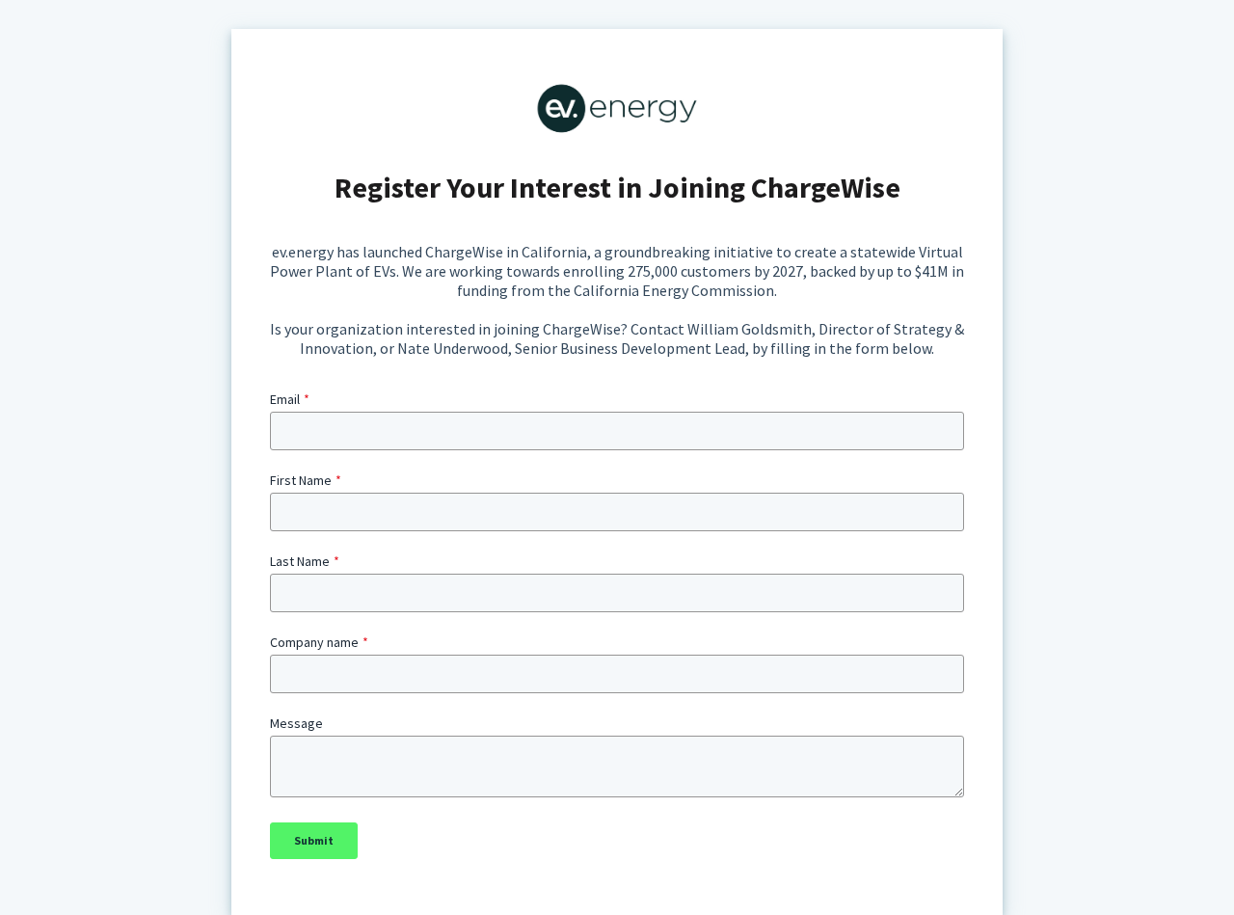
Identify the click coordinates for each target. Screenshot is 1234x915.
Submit (314, 840)
